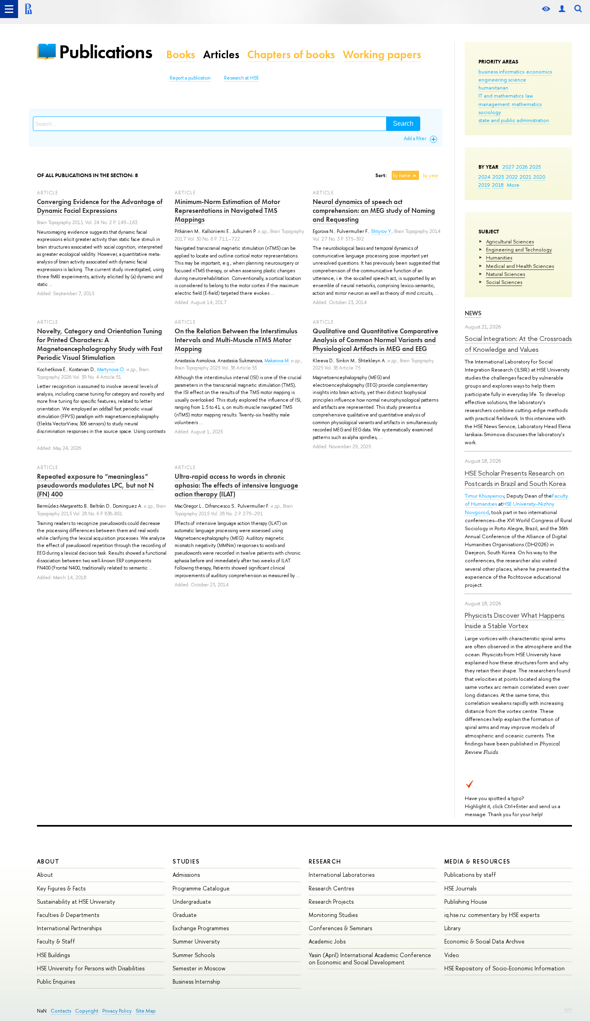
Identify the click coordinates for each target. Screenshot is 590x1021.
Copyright (86, 1010)
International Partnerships (69, 928)
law (529, 95)
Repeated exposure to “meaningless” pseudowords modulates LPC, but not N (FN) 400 (95, 485)
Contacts (61, 1010)
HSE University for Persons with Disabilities (90, 968)
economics (539, 71)
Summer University (196, 941)
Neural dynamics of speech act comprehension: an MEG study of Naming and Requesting (374, 210)
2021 (525, 176)
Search (403, 123)
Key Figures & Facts (61, 888)
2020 (539, 176)
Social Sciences (504, 282)
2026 (521, 166)
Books (180, 54)
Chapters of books (291, 54)
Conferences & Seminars (340, 928)
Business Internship (196, 981)
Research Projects (331, 901)
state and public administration (513, 120)
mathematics (526, 104)
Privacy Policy (117, 1010)
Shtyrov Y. (381, 231)
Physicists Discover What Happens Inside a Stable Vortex (515, 620)
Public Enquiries (56, 981)
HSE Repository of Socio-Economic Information (504, 968)
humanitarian (493, 87)
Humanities (499, 257)
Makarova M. (277, 360)
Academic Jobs (327, 941)
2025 (535, 166)
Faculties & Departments (68, 915)
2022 (512, 176)
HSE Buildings (53, 955)
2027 (508, 166)
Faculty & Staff (56, 941)
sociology (489, 112)
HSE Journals (460, 888)
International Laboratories (341, 874)
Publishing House (465, 901)
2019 (484, 184)
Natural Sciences (505, 274)
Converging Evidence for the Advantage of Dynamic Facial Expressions (100, 206)
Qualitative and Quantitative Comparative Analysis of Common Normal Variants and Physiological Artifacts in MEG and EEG (375, 340)
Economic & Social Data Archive (484, 941)
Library (452, 928)
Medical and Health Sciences (520, 266)
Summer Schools (194, 955)
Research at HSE (241, 78)
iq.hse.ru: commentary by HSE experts (491, 915)
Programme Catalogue (201, 888)
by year (430, 175)
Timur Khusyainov (484, 495)
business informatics (501, 71)
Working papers (382, 54)
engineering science (502, 79)
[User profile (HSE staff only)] (562, 9)
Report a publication (190, 78)
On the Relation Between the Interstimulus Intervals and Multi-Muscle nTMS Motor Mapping (236, 340)
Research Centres (331, 888)
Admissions (186, 874)
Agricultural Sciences (510, 241)
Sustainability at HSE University (76, 901)
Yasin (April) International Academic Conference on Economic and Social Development (370, 958)
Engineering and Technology (519, 249)
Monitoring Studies (333, 915)
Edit (568, 1009)
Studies (186, 861)
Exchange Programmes (201, 928)
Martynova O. (111, 369)
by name (402, 175)
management (494, 104)
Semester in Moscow (199, 968)
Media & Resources (477, 861)
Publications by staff (470, 874)
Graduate (185, 915)
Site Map (146, 1010)
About (48, 861)
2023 (498, 176)
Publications (105, 51)
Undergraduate (192, 901)
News (473, 313)
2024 (484, 176)
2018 (498, 184)
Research (325, 861)
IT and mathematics (500, 95)
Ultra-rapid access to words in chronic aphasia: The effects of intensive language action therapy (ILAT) (236, 485)
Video (451, 955)
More (513, 184)
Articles (221, 54)
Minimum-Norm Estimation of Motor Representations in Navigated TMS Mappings (227, 210)
